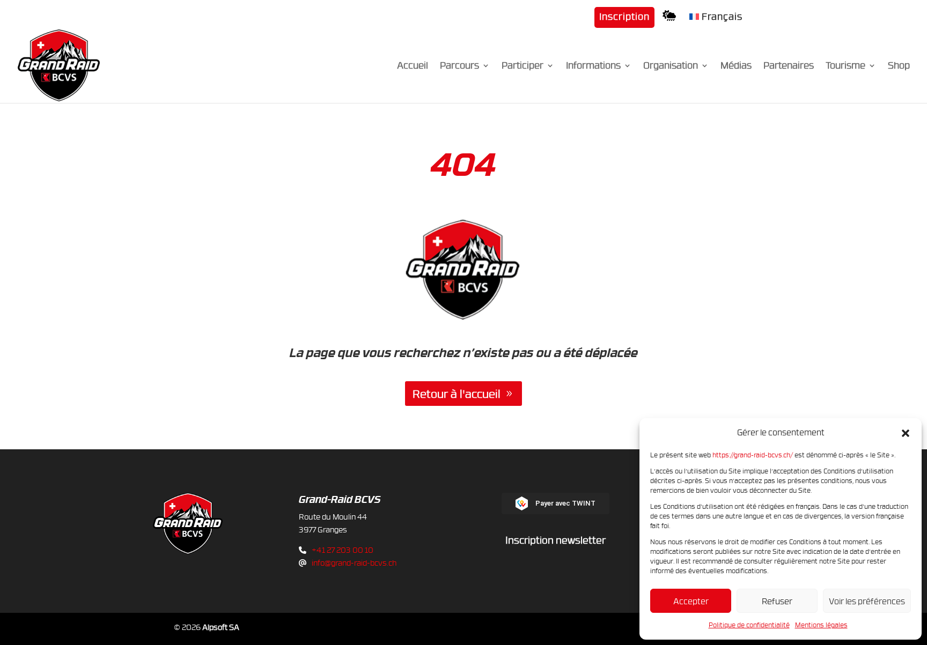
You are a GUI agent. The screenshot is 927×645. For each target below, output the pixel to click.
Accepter (691, 601)
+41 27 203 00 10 (342, 550)
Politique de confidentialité (749, 624)
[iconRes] (672, 19)
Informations (593, 66)
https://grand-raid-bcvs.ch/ (752, 454)
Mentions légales (821, 624)
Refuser (777, 601)
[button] (905, 432)
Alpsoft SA (220, 627)
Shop (899, 66)
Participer (522, 66)
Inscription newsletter (555, 539)
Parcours (459, 66)
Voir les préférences (867, 601)
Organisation (670, 66)
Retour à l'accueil (457, 393)
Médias (736, 66)
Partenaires (788, 66)
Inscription (624, 17)
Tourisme (845, 66)
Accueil (412, 66)
